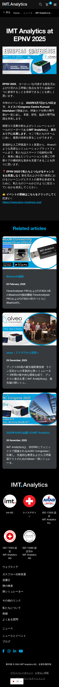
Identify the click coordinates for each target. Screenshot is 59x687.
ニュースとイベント (14, 635)
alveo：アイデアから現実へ (22, 352)
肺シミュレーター (12, 591)
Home (16, 12)
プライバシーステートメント (30, 678)
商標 (5, 613)
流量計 (6, 579)
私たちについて (11, 607)
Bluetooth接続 (15, 276)
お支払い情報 (42, 673)
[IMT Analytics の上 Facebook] (3, 651)
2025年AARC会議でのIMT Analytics (28, 432)
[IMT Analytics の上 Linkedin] (14, 651)
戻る (6, 12)
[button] (16, 681)
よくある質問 (10, 619)
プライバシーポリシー (21, 673)
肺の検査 (7, 585)
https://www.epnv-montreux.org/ (21, 202)
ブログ (6, 641)
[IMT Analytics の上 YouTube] (21, 651)
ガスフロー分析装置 (14, 574)
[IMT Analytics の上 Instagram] (8, 651)
